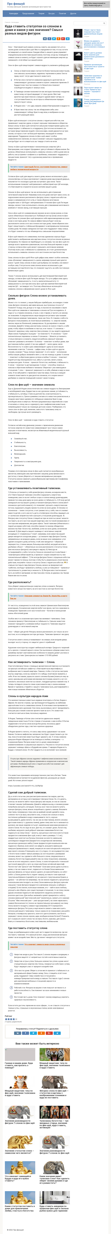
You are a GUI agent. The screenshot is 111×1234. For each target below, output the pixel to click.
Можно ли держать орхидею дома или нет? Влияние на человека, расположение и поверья (94, 44)
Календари (13, 13)
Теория (41, 13)
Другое (73, 13)
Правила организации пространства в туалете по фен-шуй (94, 67)
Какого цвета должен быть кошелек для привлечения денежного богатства (94, 56)
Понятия (62, 13)
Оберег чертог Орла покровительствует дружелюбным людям (93, 32)
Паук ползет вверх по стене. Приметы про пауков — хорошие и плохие (93, 90)
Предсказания (28, 13)
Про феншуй (16, 4)
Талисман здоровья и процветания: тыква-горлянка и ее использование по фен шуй (95, 79)
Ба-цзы (52, 13)
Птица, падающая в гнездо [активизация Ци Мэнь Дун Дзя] (94, 101)
